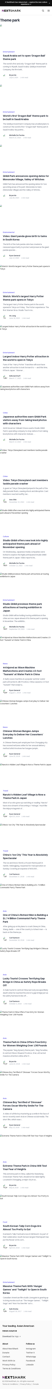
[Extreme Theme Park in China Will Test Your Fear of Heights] (26, 1146)
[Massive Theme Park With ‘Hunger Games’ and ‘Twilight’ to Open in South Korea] (26, 1266)
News (5, 664)
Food (5, 1222)
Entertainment (9, 52)
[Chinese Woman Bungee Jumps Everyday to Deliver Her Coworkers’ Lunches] (26, 711)
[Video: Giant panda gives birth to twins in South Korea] (26, 216)
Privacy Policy (8, 1364)
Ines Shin (12, 500)
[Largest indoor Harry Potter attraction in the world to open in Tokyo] (26, 336)
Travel (5, 791)
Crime (5, 413)
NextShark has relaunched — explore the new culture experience (26, 3)
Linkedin (30, 1364)
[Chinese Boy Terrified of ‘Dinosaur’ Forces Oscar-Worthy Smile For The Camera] (26, 1082)
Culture (6, 536)
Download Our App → (11, 1336)
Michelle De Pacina (16, 135)
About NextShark (10, 1348)
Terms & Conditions (11, 1368)
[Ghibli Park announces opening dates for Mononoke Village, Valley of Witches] (26, 156)
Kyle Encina (13, 1309)
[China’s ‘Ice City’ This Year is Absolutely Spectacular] (26, 835)
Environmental (8, 232)
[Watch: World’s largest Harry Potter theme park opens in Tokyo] (26, 276)
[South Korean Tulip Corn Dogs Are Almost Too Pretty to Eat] (26, 1206)
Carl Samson (14, 874)
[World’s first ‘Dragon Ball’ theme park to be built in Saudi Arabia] (26, 96)
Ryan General (14, 255)
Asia (5, 911)
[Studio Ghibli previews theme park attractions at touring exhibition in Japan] (26, 584)
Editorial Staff (14, 376)
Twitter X (30, 1352)
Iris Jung (12, 316)
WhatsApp (31, 1356)
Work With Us (8, 1360)
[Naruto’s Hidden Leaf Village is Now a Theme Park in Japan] (26, 775)
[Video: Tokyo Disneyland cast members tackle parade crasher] (26, 460)
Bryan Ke (12, 75)
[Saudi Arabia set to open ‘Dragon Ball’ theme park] (26, 36)
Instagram (31, 1348)
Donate (5, 1352)
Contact (6, 1356)
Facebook (30, 1360)
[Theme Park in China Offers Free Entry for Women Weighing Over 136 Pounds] (26, 1022)
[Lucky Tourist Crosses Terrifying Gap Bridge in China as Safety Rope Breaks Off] (26, 959)
